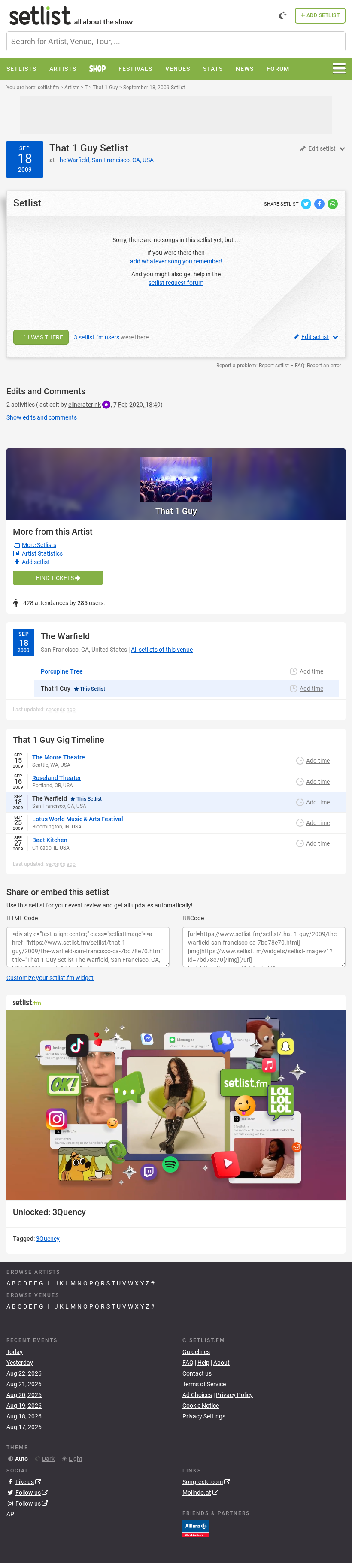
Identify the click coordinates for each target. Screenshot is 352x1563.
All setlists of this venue (162, 649)
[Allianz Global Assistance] (195, 1528)
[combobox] (176, 41)
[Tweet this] (306, 203)
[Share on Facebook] (320, 203)
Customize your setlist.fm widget (50, 977)
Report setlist (274, 366)
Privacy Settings (203, 1416)
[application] (176, 1105)
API (11, 1514)
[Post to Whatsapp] (333, 203)
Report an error (324, 366)
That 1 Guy (73, 148)
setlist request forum (176, 282)
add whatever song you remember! (176, 261)
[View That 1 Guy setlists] (176, 475)
